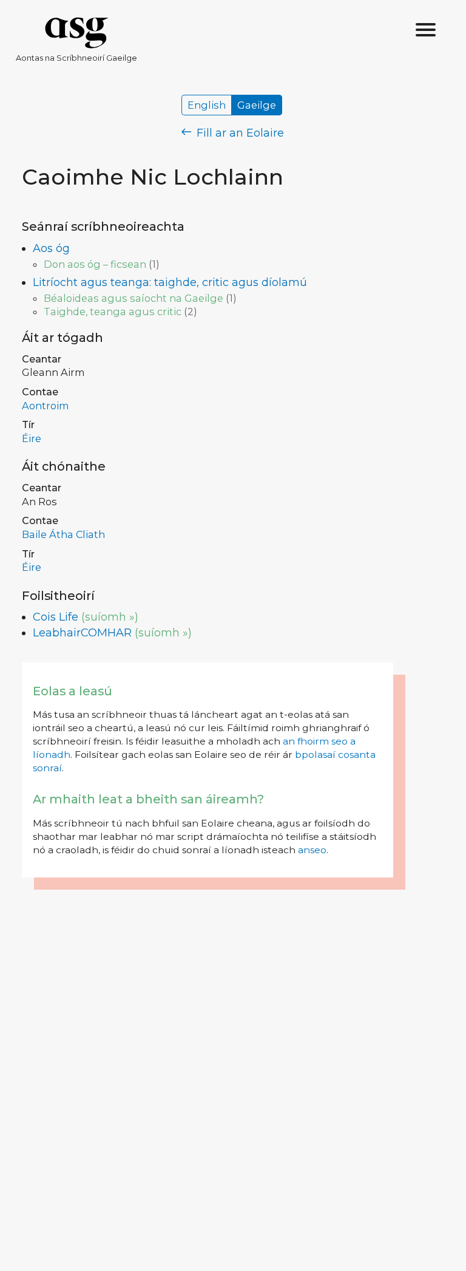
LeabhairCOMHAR (82, 632)
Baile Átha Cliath (63, 534)
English (206, 105)
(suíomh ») (109, 617)
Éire (31, 438)
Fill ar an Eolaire (239, 133)
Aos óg (51, 248)
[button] (426, 30)
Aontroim (45, 406)
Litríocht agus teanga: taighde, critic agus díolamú (170, 282)
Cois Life (55, 617)
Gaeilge (256, 105)
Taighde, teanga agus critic (112, 311)
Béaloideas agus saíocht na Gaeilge (133, 298)
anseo (312, 850)
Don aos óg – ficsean (95, 264)
